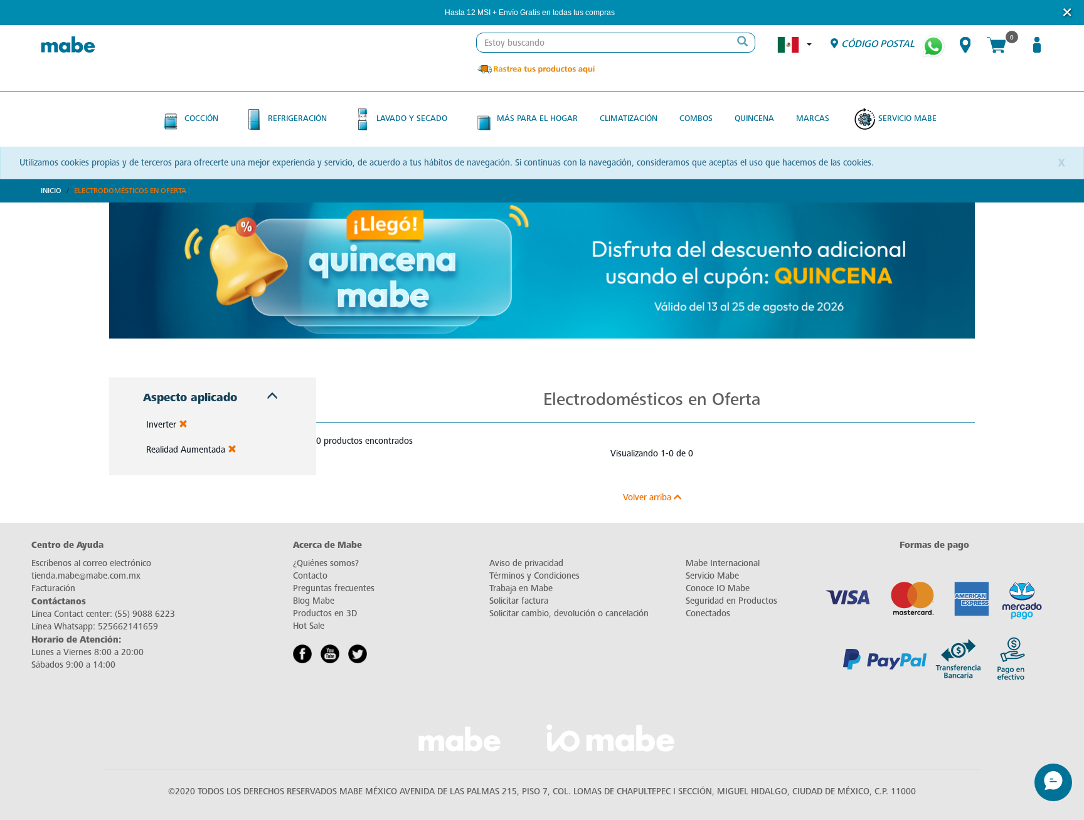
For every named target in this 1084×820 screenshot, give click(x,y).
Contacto (310, 576)
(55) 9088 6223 (145, 614)
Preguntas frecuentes (334, 588)
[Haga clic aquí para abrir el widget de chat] (1053, 782)
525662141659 (128, 626)
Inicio (51, 190)
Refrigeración (297, 118)
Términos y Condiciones (534, 576)
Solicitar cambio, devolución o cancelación (569, 613)
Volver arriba (648, 497)
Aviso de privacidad (526, 563)
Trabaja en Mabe (521, 588)
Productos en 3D (325, 613)
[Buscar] (742, 43)
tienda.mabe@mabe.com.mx (86, 576)
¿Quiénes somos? (326, 563)
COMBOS (696, 118)
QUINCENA (754, 118)
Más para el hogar (537, 118)
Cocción (201, 118)
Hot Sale (308, 626)
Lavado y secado (411, 118)
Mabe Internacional (723, 563)
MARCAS (812, 118)
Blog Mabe (313, 601)
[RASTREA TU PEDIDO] (535, 68)
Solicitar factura (518, 601)
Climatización (628, 118)
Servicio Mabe (907, 118)
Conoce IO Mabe (718, 588)
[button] (631, 13)
